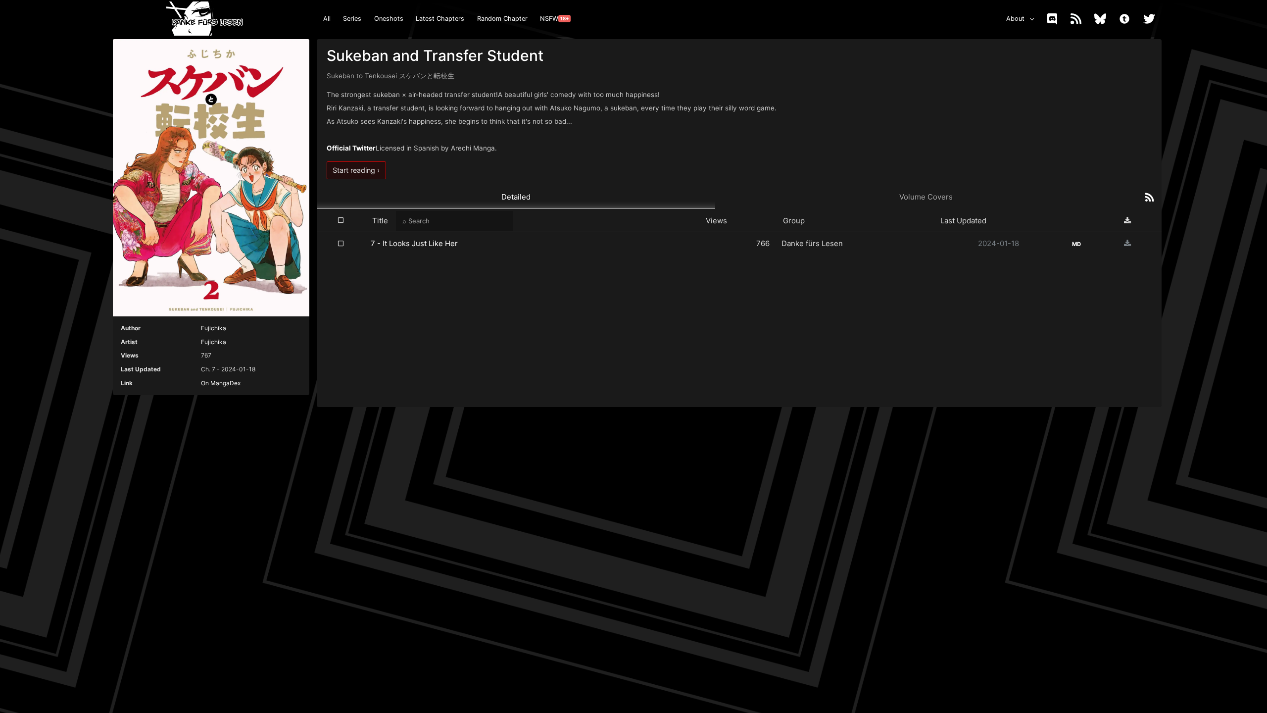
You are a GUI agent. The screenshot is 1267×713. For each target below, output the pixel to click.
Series (352, 18)
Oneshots (388, 18)
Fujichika (213, 328)
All (327, 18)
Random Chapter (502, 18)
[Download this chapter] (1127, 243)
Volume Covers (926, 197)
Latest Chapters (440, 18)
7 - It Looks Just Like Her (414, 243)
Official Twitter (351, 148)
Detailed (516, 197)
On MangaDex (221, 383)
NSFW (554, 18)
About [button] (1015, 18)
